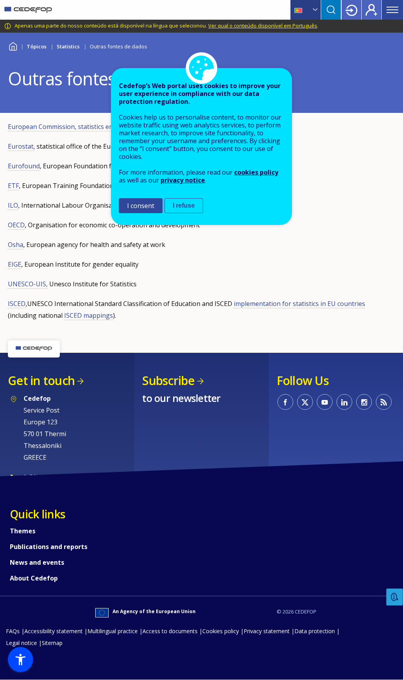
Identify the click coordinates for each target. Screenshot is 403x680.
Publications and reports (48, 546)
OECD (16, 225)
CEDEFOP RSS (384, 402)
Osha (15, 244)
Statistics (68, 46)
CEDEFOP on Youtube (325, 402)
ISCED (17, 303)
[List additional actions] (314, 10)
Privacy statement (267, 631)
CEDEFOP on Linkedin (344, 402)
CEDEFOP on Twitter (305, 402)
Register (371, 10)
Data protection (314, 631)
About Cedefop (34, 578)
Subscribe (168, 380)
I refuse (184, 205)
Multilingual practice (112, 631)
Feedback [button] (394, 597)
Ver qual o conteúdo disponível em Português (262, 25)
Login (351, 10)
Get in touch (41, 380)
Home (13, 45)
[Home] (28, 10)
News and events (37, 562)
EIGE (14, 264)
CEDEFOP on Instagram (364, 402)
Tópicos (36, 46)
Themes (22, 531)
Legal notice (21, 643)
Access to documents (170, 631)
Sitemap (52, 643)
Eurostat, (21, 146)
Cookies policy (220, 631)
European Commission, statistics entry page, (73, 126)
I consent (140, 205)
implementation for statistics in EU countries (299, 303)
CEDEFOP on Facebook (285, 402)
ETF (13, 185)
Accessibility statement (53, 631)
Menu (392, 10)
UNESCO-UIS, (28, 284)
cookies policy (256, 172)
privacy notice (183, 180)
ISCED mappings (88, 315)
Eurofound (24, 166)
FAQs (13, 631)
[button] (20, 659)
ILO (13, 205)
